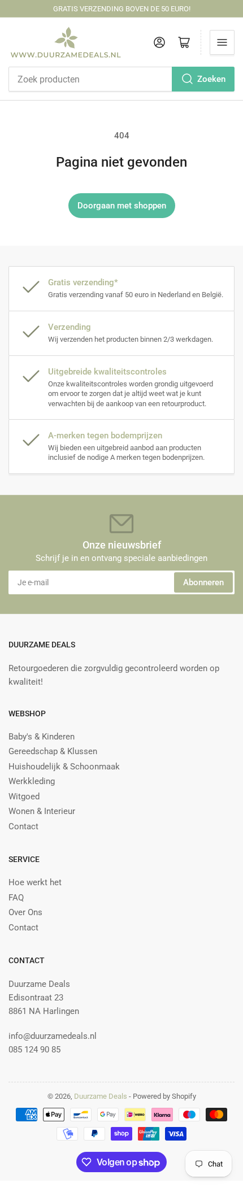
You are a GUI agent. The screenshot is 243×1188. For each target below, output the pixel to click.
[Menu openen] (222, 42)
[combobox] (121, 79)
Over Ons (25, 912)
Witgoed (24, 796)
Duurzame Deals (100, 1096)
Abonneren (203, 582)
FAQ (16, 898)
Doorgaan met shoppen (121, 206)
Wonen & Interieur (41, 811)
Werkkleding (31, 781)
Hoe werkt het (35, 882)
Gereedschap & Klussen (52, 751)
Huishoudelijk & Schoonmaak (64, 766)
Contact (23, 826)
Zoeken (211, 79)
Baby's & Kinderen (41, 737)
